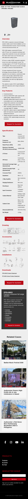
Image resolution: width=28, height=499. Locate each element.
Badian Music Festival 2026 (13, 362)
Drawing (7, 315)
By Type (4, 464)
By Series (5, 462)
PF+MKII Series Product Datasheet (10, 276)
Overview (7, 310)
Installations (8, 318)
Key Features (8, 311)
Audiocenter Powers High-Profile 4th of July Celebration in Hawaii (13, 392)
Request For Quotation (14, 124)
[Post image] (14, 350)
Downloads (8, 320)
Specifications (8, 313)
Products (4, 460)
